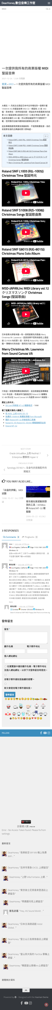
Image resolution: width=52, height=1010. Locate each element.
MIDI (4, 9)
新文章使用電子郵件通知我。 (18, 688)
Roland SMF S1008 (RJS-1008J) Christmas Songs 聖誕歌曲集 (28, 146)
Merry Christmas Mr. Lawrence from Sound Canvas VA (28, 163)
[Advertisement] (26, 40)
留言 (7, 629)
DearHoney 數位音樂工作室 (18, 3)
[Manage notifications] (46, 1005)
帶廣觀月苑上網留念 (32, 901)
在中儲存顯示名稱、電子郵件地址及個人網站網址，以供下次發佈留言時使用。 (26, 668)
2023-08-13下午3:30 (25, 565)
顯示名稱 (8, 646)
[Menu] (49, 3)
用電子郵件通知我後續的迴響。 (19, 679)
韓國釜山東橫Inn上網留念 (35, 965)
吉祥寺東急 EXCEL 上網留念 (34, 867)
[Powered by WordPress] (16, 997)
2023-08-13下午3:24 (22, 544)
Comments (12, 537)
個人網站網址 (10, 656)
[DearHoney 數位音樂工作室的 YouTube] (44, 732)
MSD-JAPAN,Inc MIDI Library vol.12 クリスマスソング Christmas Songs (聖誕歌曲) (27, 158)
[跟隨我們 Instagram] (48, 732)
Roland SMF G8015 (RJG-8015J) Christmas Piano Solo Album (27, 152)
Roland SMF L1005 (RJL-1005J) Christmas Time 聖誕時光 (27, 141)
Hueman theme (41, 997)
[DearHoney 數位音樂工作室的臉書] (41, 732)
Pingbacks (31, 537)
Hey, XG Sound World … (31, 911)
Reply (11, 560)
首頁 (4, 84)
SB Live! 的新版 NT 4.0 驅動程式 (18, 405)
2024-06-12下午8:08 (26, 606)
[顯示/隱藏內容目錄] (45, 136)
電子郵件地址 (33, 646)
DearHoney (13, 852)
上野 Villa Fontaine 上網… (34, 877)
